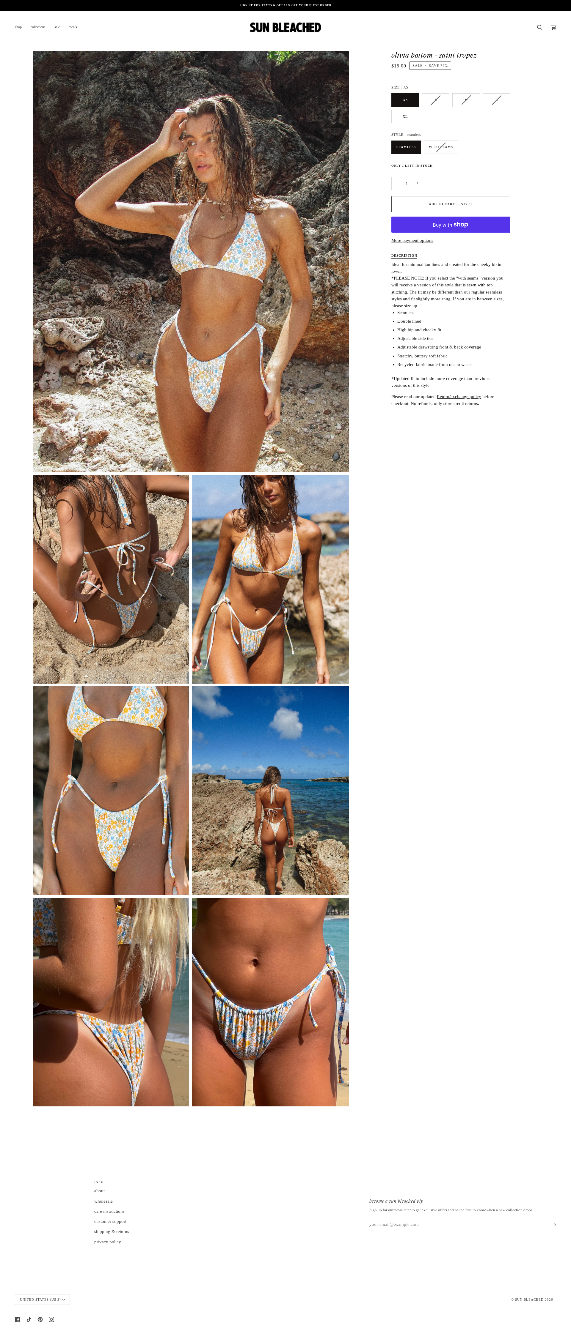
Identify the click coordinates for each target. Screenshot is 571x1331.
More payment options (412, 240)
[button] (20, 27)
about (99, 1190)
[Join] (548, 1224)
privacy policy (107, 1241)
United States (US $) (40, 1299)
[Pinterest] (40, 1319)
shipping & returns (111, 1231)
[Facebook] (17, 1319)
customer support (110, 1221)
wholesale (103, 1201)
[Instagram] (51, 1319)
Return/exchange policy (459, 396)
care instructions (109, 1211)
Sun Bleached (529, 1299)
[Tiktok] (29, 1319)
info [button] (99, 1182)
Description (404, 255)
